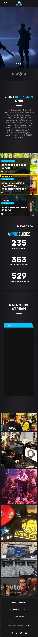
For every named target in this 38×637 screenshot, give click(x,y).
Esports (8, 161)
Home (14, 602)
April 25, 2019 (7, 192)
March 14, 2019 (8, 214)
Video (12, 161)
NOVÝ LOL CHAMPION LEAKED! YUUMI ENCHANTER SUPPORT (13, 186)
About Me (22, 602)
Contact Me (19, 617)
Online (7, 179)
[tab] (18, 325)
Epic (4, 161)
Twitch (11, 325)
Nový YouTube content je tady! (15, 209)
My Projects (15, 609)
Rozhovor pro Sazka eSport (13, 166)
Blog (26, 609)
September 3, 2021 (9, 171)
